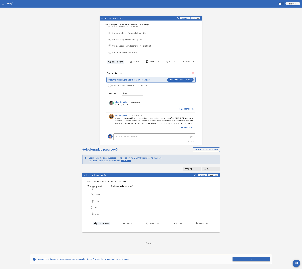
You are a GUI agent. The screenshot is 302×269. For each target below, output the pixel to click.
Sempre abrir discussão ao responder (130, 85)
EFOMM (108, 18)
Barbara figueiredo (122, 115)
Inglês (121, 18)
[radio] (110, 26)
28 (102, 18)
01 (85, 175)
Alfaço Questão (121, 102)
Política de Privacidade (93, 259)
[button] (292, 3)
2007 (115, 18)
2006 (97, 175)
